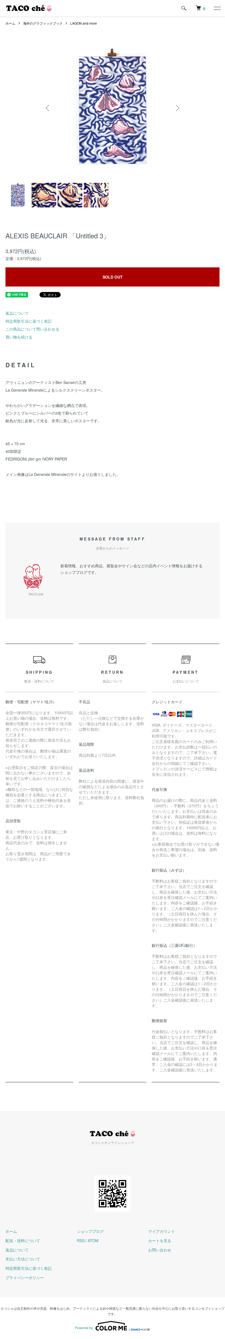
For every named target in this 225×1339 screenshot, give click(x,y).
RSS (81, 1240)
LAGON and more (83, 23)
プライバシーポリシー (24, 1277)
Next (177, 108)
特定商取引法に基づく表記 (28, 321)
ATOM (93, 1240)
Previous (48, 108)
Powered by (84, 1327)
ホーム (10, 23)
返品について (17, 313)
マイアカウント (161, 1231)
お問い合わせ (159, 1250)
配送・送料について (22, 1240)
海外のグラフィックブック (43, 23)
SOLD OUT (113, 277)
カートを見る (159, 1240)
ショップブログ (90, 1231)
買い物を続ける (18, 337)
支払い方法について (22, 1259)
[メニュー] (217, 8)
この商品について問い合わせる (32, 329)
